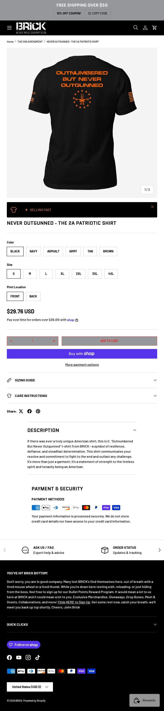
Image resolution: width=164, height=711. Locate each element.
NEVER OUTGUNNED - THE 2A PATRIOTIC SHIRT (73, 41)
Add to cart (109, 341)
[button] (154, 27)
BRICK (19, 700)
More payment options (82, 364)
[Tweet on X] (21, 411)
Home (10, 41)
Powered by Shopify (34, 700)
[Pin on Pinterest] (38, 411)
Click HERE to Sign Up (74, 602)
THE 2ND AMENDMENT (30, 41)
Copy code (99, 13)
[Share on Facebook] (29, 411)
